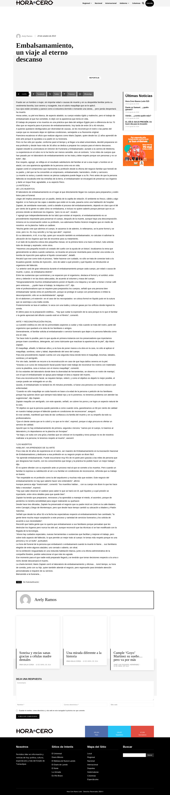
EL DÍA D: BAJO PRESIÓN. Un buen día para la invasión (138, 123)
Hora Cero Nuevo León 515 (137, 101)
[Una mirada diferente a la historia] (85, 632)
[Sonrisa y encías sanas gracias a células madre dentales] (38, 632)
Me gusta (96, 726)
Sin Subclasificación (31, 582)
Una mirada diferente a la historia (83, 654)
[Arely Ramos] (18, 36)
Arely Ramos (27, 36)
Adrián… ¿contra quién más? (138, 116)
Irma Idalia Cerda (26, 665)
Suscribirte (142, 726)
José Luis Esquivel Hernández (126, 665)
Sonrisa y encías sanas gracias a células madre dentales (35, 656)
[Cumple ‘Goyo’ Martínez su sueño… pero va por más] (132, 632)
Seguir (119, 726)
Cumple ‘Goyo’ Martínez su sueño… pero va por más (128, 656)
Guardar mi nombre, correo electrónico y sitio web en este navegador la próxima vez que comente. (52, 710)
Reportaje (94, 78)
